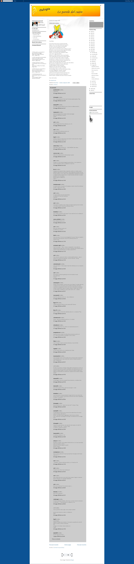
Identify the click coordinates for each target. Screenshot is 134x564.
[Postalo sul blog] (74, 82)
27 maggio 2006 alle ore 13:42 (59, 321)
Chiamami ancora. (95, 66)
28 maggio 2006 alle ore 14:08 (59, 448)
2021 (92, 33)
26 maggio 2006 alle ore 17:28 (59, 260)
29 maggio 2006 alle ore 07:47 (59, 495)
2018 (92, 35)
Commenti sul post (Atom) (58, 547)
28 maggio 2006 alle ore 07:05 (59, 374)
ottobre (93, 56)
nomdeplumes (56, 452)
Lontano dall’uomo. (95, 78)
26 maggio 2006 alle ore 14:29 (59, 165)
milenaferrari (56, 325)
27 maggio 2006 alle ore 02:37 (59, 291)
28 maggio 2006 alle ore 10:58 (59, 436)
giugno (93, 63)
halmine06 (55, 386)
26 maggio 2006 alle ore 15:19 (59, 199)
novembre (94, 54)
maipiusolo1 (56, 112)
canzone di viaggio (38, 53)
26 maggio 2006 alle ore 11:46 (59, 100)
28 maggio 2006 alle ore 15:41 (59, 456)
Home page (67, 545)
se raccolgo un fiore (39, 58)
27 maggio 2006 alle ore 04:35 (59, 298)
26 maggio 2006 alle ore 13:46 (59, 141)
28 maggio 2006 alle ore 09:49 (59, 406)
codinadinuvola (56, 317)
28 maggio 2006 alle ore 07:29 (59, 382)
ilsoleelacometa (56, 184)
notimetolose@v (56, 264)
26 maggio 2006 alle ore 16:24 (59, 222)
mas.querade (56, 295)
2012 (92, 40)
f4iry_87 (55, 310)
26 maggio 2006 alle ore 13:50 (59, 149)
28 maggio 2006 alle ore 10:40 (59, 429)
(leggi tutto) (37, 55)
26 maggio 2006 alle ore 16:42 (59, 231)
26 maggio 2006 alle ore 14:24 (59, 156)
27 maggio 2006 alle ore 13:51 (59, 328)
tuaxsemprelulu (56, 356)
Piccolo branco (36, 39)
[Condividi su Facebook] (77, 82)
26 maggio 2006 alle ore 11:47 (59, 108)
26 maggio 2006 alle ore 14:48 (59, 180)
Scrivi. (93, 71)
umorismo (55, 84)
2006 (92, 51)
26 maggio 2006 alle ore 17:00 (59, 241)
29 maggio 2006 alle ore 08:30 (59, 503)
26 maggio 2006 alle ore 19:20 (59, 268)
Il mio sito (35, 37)
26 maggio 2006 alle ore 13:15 (59, 118)
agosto (93, 59)
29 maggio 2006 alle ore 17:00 (59, 529)
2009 (92, 45)
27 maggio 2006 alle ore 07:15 (59, 313)
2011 (92, 42)
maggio (93, 65)
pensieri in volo (39, 62)
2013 (92, 38)
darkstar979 (55, 104)
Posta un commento (56, 539)
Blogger (72, 560)
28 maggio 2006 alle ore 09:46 (59, 399)
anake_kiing (56, 145)
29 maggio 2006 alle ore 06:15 (59, 480)
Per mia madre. (95, 73)
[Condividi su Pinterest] (78, 82)
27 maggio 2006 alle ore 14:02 (59, 337)
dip (36, 52)
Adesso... (93, 77)
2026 (92, 31)
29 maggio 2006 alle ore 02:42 (59, 471)
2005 (92, 88)
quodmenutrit (56, 89)
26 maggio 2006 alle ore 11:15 (59, 93)
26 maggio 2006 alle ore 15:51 (59, 215)
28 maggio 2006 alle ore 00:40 (59, 352)
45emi (54, 341)
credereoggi (56, 499)
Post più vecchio (81, 545)
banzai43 (37, 57)
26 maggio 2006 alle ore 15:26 (59, 207)
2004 (92, 90)
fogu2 (54, 137)
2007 (92, 49)
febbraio (93, 84)
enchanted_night (57, 245)
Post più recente (53, 545)
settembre (94, 57)
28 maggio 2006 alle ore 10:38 (59, 419)
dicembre (94, 52)
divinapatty (55, 97)
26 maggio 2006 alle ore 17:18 (59, 251)
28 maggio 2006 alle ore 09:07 (59, 389)
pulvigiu (41, 22)
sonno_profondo (57, 219)
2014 (92, 36)
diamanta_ (55, 491)
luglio (93, 61)
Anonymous (38, 74)
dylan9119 (55, 532)
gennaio (93, 86)
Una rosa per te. (95, 70)
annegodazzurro (56, 332)
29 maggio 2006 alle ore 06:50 (59, 487)
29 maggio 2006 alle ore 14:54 (59, 515)
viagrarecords (53, 80)
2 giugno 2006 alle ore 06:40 (59, 536)
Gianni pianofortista (37, 36)
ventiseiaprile (56, 282)
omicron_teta (56, 153)
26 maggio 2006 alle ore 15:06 (59, 189)
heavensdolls (56, 433)
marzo (93, 82)
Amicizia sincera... (95, 75)
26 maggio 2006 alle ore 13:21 (59, 133)
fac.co (54, 169)
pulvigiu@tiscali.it (35, 30)
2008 (92, 47)
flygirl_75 (55, 302)
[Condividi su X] (76, 82)
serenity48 (55, 410)
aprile (93, 81)
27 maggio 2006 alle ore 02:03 (59, 278)
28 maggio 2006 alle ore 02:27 (59, 362)
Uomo (37, 68)
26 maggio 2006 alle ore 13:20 (59, 125)
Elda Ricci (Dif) (36, 34)
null (54, 122)
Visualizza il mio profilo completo (41, 25)
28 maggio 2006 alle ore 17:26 (59, 464)
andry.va (55, 440)
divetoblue (55, 211)
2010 (92, 44)
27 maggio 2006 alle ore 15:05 (59, 344)
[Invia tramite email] (73, 82)
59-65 (54, 235)
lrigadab (55, 348)
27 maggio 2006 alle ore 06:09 (59, 306)
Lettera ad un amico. (96, 68)
